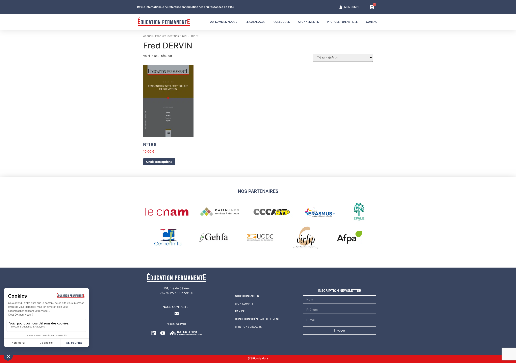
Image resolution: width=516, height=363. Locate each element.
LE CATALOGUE (255, 21)
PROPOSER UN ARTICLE (342, 21)
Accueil (148, 36)
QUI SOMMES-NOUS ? (223, 21)
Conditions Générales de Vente (258, 319)
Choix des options (159, 162)
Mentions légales (248, 326)
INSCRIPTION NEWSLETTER (339, 291)
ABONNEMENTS (308, 21)
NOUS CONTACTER (247, 296)
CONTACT (372, 21)
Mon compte (244, 303)
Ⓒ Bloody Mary (258, 358)
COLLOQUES (282, 21)
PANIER (240, 311)
